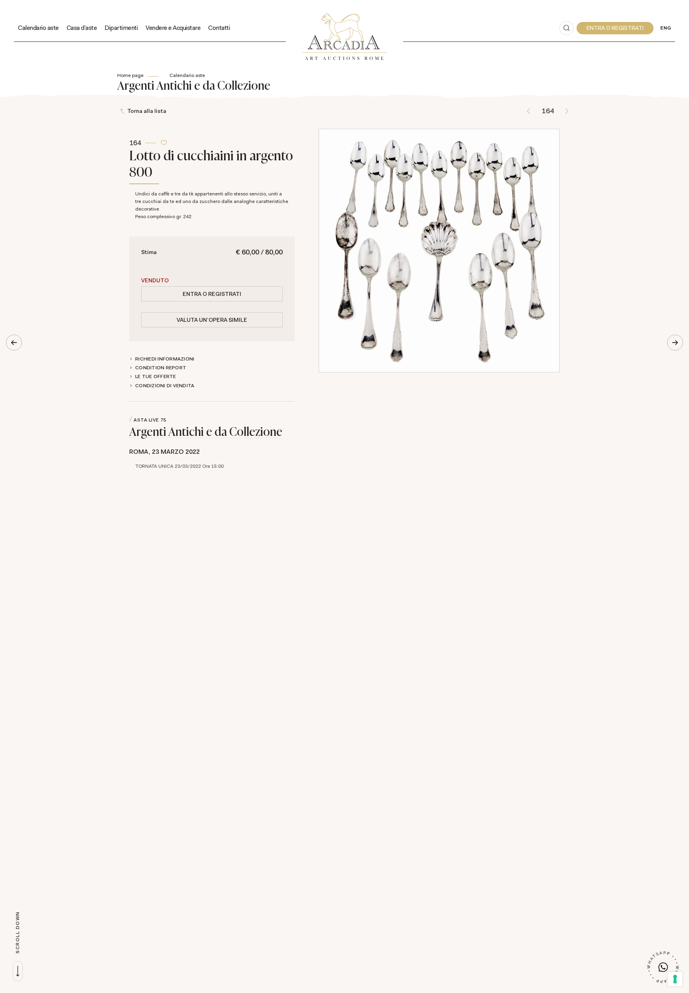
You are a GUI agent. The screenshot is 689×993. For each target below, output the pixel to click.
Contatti (219, 28)
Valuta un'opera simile (212, 319)
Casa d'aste (82, 28)
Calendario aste (38, 28)
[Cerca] (566, 28)
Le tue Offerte (155, 376)
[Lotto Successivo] (567, 111)
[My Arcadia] (615, 28)
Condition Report (160, 367)
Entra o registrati (212, 294)
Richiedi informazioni (164, 359)
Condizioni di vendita (164, 385)
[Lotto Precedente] (528, 111)
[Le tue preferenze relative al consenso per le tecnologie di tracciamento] (675, 979)
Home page (130, 75)
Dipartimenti (121, 28)
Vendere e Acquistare (173, 28)
